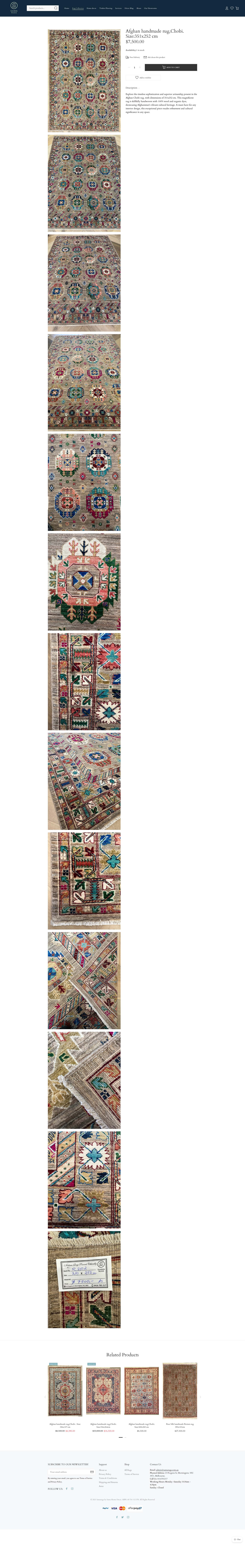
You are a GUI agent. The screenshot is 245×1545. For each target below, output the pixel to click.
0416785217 (162, 1478)
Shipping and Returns (108, 1482)
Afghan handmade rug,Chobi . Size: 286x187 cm (65, 1425)
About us (103, 1470)
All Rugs (128, 1470)
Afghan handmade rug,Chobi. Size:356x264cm (103, 1425)
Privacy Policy (105, 1474)
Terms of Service (131, 1474)
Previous (45, 1397)
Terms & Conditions (108, 1478)
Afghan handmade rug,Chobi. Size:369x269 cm (142, 1425)
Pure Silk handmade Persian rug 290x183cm (180, 1425)
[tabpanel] (65, 1394)
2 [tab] (125, 1437)
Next (200, 1397)
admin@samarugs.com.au (167, 1470)
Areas (101, 1486)
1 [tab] (121, 1437)
